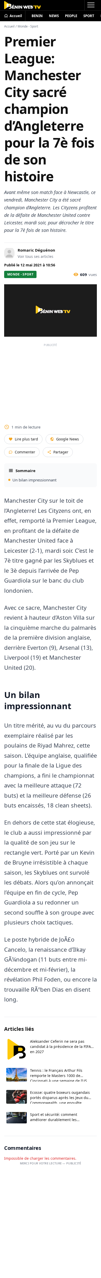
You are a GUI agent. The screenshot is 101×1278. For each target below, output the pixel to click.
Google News (67, 439)
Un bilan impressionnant (34, 479)
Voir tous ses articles (35, 256)
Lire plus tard (26, 439)
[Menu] (90, 5)
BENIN (37, 15)
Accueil (9, 26)
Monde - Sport (28, 26)
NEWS (54, 15)
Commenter (25, 452)
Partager (60, 452)
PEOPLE (71, 15)
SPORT (88, 15)
